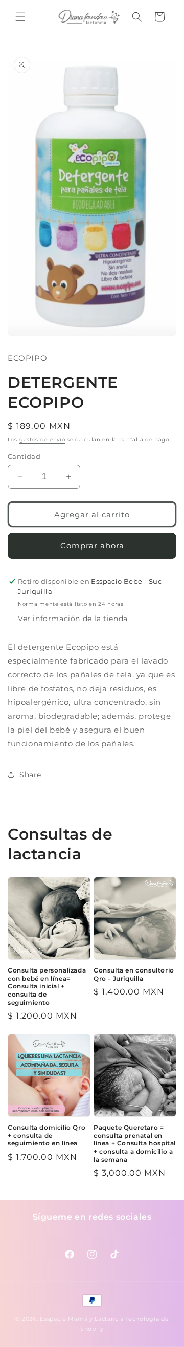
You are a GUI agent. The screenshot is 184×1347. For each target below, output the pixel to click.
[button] (20, 17)
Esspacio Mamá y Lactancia (82, 1318)
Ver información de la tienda (73, 618)
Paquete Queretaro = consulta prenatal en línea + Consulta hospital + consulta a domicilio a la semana (135, 1143)
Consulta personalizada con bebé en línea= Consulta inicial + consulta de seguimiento (47, 986)
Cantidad (24, 456)
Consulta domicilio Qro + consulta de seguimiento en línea (46, 1135)
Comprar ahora (92, 545)
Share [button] (30, 774)
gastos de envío (42, 439)
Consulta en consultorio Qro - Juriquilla (134, 974)
